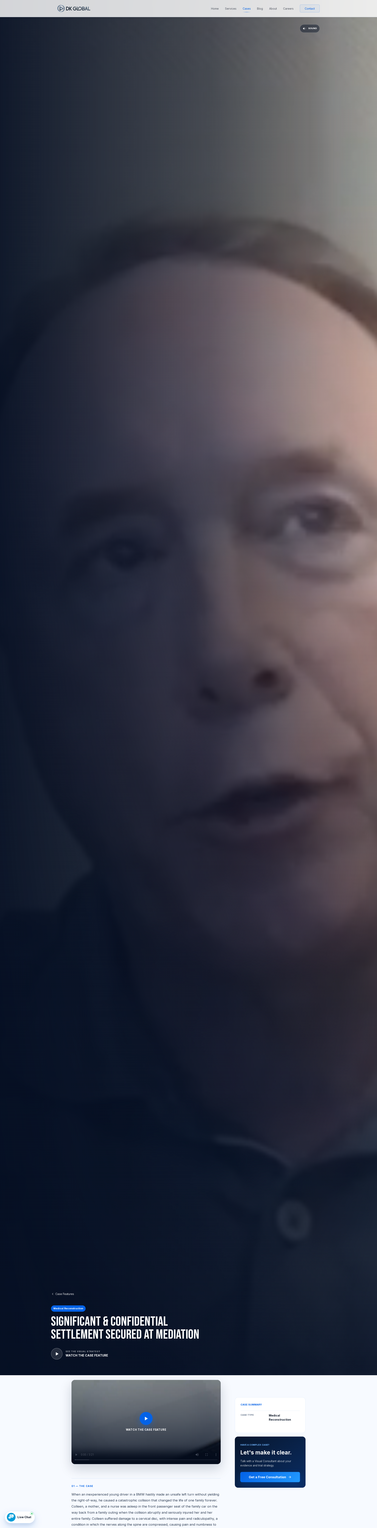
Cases (247, 8)
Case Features (64, 1294)
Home (215, 8)
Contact (310, 8)
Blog (260, 8)
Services (230, 8)
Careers (288, 8)
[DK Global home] (73, 8)
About (273, 8)
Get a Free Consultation (267, 1477)
